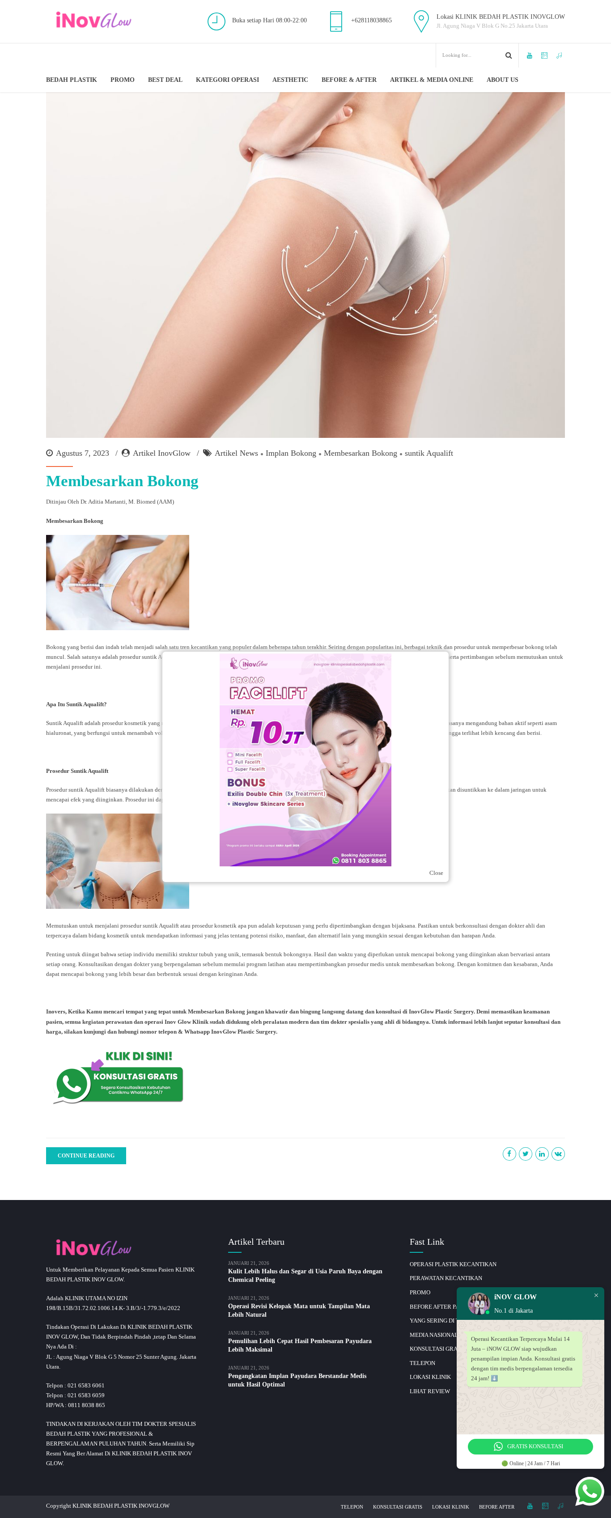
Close (436, 872)
